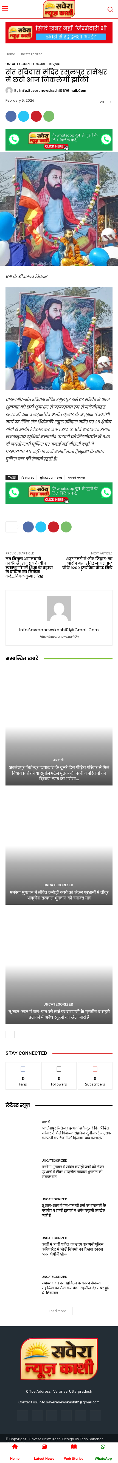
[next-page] (17, 1034)
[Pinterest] (36, 116)
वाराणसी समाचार (76, 477)
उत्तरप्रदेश (53, 64)
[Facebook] (10, 116)
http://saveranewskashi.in (59, 636)
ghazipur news (51, 477)
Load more (57, 1311)
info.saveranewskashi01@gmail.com (52, 90)
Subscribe (95, 1066)
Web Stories (73, 1458)
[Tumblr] (80, 1415)
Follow (59, 1066)
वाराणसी (58, 760)
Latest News (44, 1458)
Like (23, 1066)
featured (28, 477)
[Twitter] (23, 116)
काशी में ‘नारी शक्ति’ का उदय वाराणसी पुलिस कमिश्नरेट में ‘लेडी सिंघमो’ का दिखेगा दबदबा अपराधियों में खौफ (72, 1249)
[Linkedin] (51, 1415)
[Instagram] (37, 1415)
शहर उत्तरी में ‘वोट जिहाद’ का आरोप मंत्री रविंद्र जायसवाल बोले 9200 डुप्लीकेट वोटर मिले (87, 563)
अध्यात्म (40, 64)
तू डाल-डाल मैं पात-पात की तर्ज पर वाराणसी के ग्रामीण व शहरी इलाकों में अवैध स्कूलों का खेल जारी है (59, 1014)
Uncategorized (31, 54)
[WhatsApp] (48, 116)
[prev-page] (8, 1034)
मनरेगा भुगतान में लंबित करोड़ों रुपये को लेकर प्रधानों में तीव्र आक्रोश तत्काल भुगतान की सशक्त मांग (59, 895)
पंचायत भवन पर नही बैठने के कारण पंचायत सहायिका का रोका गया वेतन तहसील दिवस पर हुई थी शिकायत (75, 1288)
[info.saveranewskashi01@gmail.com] (9, 90)
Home (10, 54)
